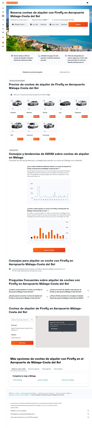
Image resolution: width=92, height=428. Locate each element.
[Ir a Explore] (3, 25)
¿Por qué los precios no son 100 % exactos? (24, 417)
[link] (49, 250)
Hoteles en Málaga (42, 380)
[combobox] (19, 20)
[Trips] (3, 37)
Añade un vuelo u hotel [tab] (18, 369)
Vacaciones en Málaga (68, 380)
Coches (17, 393)
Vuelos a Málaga (17, 380)
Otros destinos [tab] (58, 369)
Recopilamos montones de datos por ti (23, 414)
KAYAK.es (11, 393)
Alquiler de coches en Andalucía (46, 393)
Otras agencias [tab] (46, 369)
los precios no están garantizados (49, 405)
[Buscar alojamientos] (3, 12)
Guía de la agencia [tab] (33, 369)
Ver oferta (20, 116)
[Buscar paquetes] (3, 19)
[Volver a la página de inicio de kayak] (12, 3)
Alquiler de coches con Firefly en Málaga (19, 395)
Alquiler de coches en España (29, 393)
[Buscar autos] (3, 16)
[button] (3, 3)
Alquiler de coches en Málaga (63, 393)
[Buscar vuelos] (3, 8)
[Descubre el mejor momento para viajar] (3, 32)
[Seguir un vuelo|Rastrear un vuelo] (3, 28)
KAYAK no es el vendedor (18, 411)
